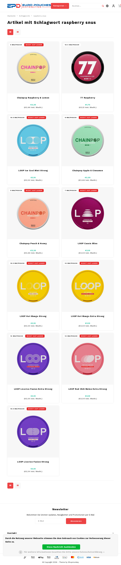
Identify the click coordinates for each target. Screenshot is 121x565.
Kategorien (58, 6)
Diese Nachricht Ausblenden (61, 547)
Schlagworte (24, 16)
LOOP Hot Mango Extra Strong (87, 316)
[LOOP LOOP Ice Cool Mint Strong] (33, 140)
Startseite (11, 16)
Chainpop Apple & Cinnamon (87, 170)
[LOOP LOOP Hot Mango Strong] (33, 286)
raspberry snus (39, 16)
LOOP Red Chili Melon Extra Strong (87, 389)
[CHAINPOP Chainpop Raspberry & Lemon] (33, 67)
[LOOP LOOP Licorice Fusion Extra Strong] (33, 359)
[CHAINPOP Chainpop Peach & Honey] (33, 213)
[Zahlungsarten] (25, 557)
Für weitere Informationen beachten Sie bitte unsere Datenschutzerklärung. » (64, 552)
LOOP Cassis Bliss (88, 243)
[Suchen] (103, 6)
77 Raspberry (87, 98)
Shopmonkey (73, 562)
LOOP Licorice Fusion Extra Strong (33, 389)
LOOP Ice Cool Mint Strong (33, 170)
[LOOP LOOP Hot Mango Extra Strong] (87, 286)
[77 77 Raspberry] (87, 67)
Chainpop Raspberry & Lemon (33, 98)
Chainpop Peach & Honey (33, 243)
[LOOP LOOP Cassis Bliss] (87, 213)
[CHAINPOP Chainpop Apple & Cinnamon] (87, 140)
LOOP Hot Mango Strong (33, 316)
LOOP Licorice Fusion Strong (33, 462)
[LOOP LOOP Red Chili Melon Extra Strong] (87, 359)
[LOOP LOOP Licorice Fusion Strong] (33, 431)
